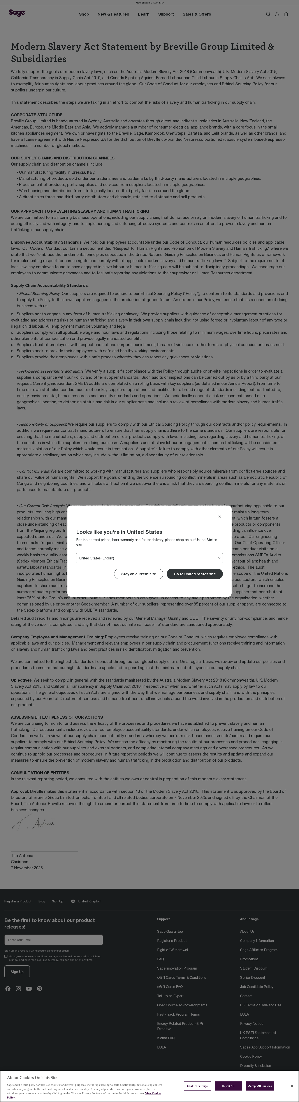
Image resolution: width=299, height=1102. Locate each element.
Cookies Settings (197, 1086)
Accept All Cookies (260, 1086)
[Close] (219, 517)
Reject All (228, 1086)
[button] (195, 574)
